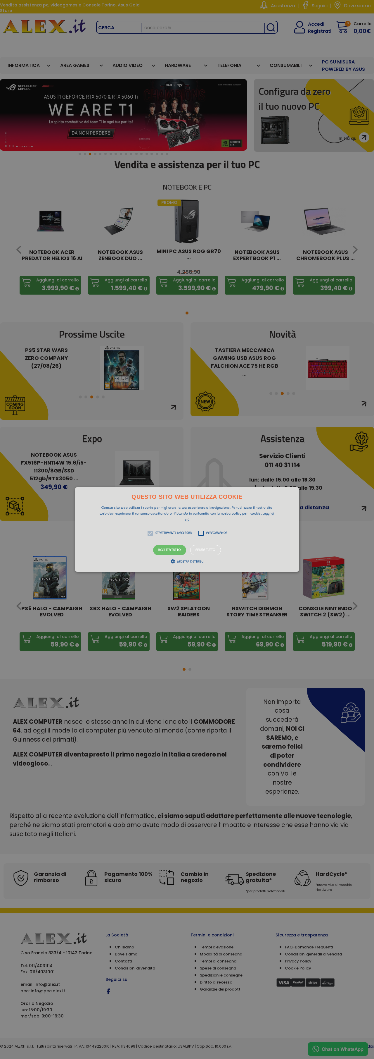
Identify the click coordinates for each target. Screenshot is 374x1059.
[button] (187, 529)
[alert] (187, 529)
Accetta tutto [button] (169, 550)
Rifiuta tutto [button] (205, 550)
